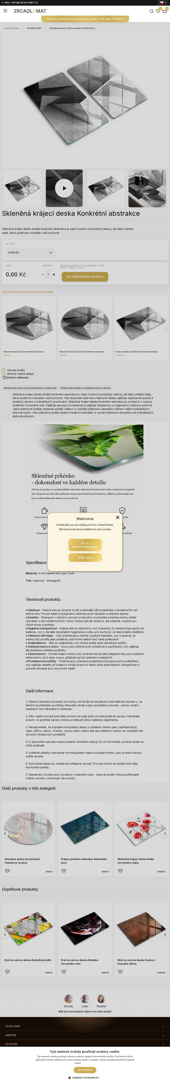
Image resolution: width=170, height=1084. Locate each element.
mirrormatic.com (85, 545)
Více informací (89, 1063)
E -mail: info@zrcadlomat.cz (20, 2)
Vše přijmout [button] (85, 1070)
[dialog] (85, 1065)
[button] (85, 1078)
